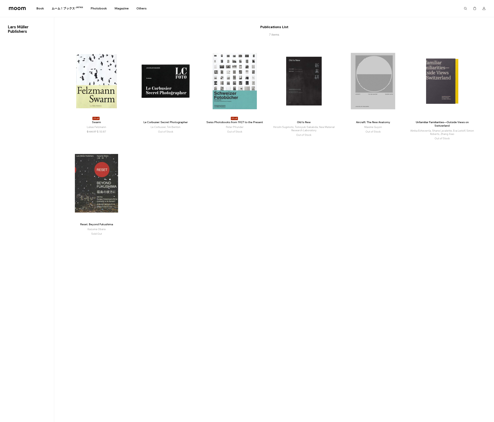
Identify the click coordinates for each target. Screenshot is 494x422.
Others (141, 8)
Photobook (99, 8)
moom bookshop (17, 8)
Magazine (122, 8)
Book (40, 8)
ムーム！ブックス (67, 8)
